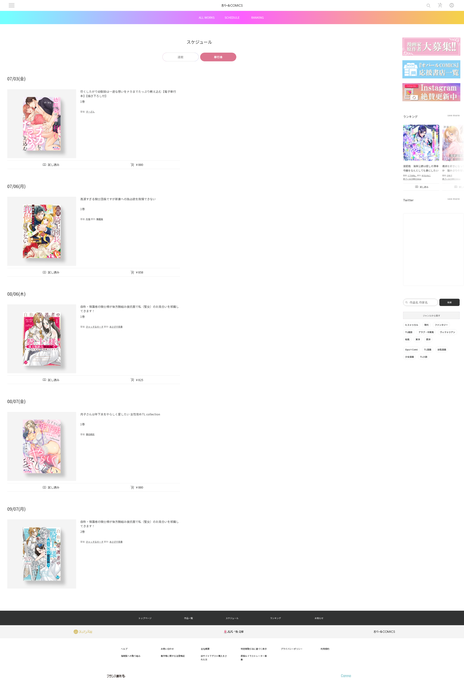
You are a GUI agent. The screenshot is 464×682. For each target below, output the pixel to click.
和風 (407, 339)
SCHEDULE (232, 17)
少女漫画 (409, 356)
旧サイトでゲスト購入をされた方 (214, 657)
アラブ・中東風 (426, 332)
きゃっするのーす (94, 326)
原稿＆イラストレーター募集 (254, 657)
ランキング (275, 618)
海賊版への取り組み (130, 655)
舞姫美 (99, 218)
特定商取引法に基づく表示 (254, 648)
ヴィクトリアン (447, 332)
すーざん (90, 111)
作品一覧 (188, 618)
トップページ (145, 618)
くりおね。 (412, 175)
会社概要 (205, 648)
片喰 (88, 218)
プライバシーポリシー (292, 648)
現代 (426, 324)
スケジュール (232, 618)
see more (454, 115)
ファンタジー (441, 324)
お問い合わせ (167, 648)
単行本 (218, 57)
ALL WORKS (207, 17)
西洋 (428, 339)
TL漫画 (427, 349)
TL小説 (423, 356)
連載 (180, 57)
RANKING (257, 17)
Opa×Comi (411, 349)
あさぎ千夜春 (116, 326)
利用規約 (325, 648)
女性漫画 (441, 349)
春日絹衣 (90, 434)
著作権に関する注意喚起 (173, 655)
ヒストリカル (411, 324)
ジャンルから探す (431, 315)
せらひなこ (426, 175)
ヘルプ (124, 648)
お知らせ (319, 618)
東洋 (418, 339)
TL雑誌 (408, 332)
